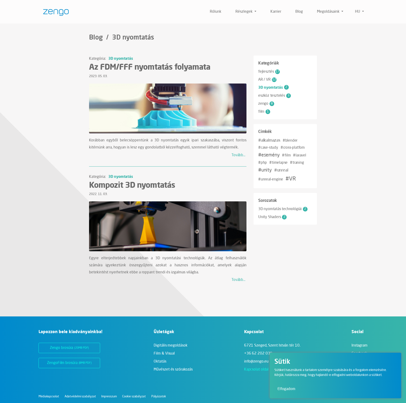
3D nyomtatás (120, 58)
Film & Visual (164, 353)
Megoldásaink (328, 12)
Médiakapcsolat (49, 396)
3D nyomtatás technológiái (282, 209)
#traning (297, 163)
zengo (265, 104)
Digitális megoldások (170, 345)
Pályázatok (158, 396)
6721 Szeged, (272, 345)
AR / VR (267, 80)
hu (358, 12)
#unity (265, 170)
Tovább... (238, 155)
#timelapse (278, 163)
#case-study (268, 148)
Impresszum (109, 396)
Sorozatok (267, 200)
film (263, 112)
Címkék (265, 131)
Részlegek (244, 12)
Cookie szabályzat (133, 396)
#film (286, 155)
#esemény (269, 155)
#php (262, 163)
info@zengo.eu (256, 361)
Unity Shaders (271, 217)
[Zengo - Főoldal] (54, 12)
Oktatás (160, 361)
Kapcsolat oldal (256, 369)
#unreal (281, 170)
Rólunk (215, 12)
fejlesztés (268, 72)
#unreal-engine (270, 179)
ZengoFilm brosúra (69, 363)
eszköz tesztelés (273, 96)
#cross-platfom (293, 148)
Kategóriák (268, 62)
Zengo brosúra (69, 348)
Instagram (359, 345)
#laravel (299, 155)
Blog (299, 12)
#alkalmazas (269, 140)
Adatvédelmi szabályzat (80, 396)
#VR (290, 179)
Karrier (275, 12)
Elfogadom (286, 389)
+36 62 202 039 (258, 353)
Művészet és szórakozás (173, 369)
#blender (290, 141)
